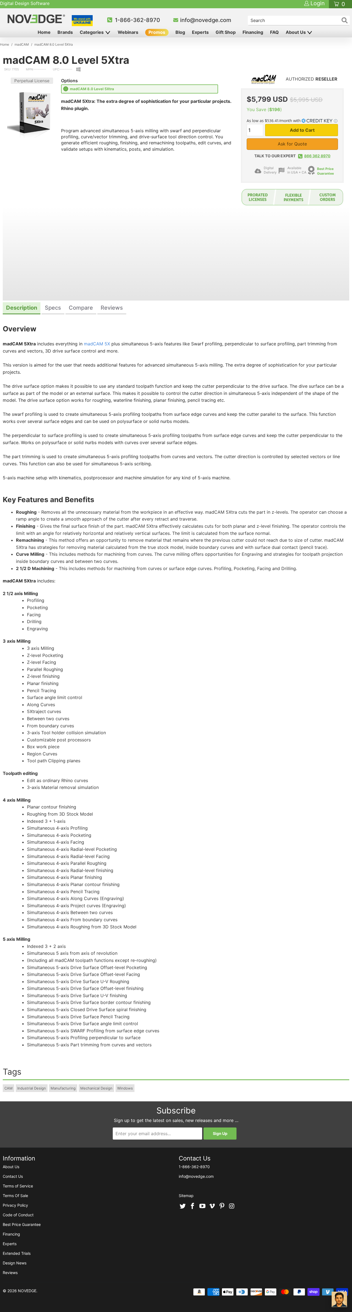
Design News (14, 1263)
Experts (200, 32)
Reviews (10, 1272)
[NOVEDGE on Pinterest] (222, 1206)
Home (44, 32)
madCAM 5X (97, 343)
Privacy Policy (15, 1205)
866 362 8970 (317, 155)
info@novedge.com (205, 20)
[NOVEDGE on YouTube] (202, 1206)
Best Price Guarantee (22, 1224)
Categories (92, 32)
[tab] (21, 308)
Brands (65, 32)
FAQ (274, 32)
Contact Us (13, 1176)
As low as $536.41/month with (274, 120)
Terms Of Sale (15, 1195)
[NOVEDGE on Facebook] (193, 1206)
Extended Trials (17, 1253)
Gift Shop (226, 32)
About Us (296, 32)
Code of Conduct (18, 1214)
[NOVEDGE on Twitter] (183, 1206)
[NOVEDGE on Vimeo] (212, 1206)
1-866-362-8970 (137, 20)
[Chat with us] (339, 1299)
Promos (156, 32)
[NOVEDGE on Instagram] (232, 1206)
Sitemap (186, 1195)
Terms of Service (18, 1186)
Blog (180, 32)
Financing (253, 32)
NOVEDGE (27, 1290)
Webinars (128, 32)
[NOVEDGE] (37, 18)
